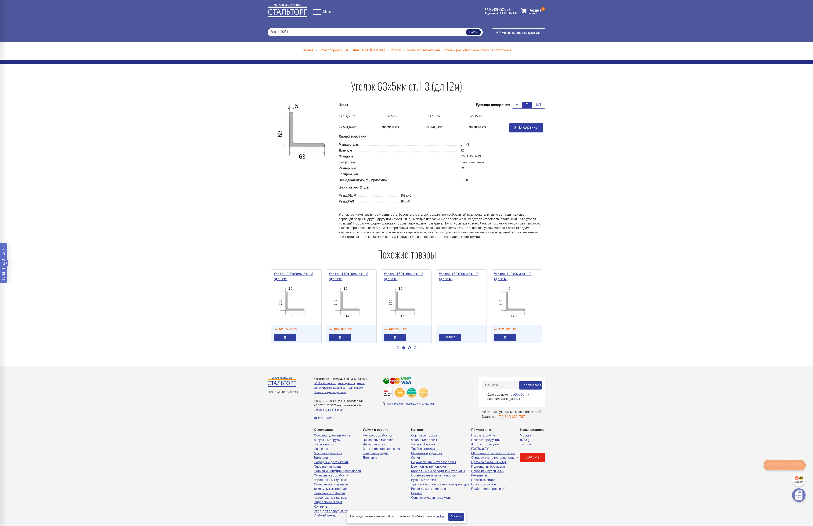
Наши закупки (324, 444)
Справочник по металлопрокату (494, 458)
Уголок (396, 50)
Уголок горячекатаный (423, 50)
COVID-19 (532, 457)
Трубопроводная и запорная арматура (440, 484)
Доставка (370, 458)
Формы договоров (485, 444)
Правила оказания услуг (488, 462)
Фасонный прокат (424, 440)
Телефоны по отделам (328, 410)
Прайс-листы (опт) (484, 484)
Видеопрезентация (328, 502)
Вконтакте (325, 418)
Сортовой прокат (424, 435)
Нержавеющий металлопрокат (433, 462)
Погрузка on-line (483, 435)
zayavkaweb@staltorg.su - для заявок (338, 388)
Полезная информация (488, 466)
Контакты (321, 506)
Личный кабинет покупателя (520, 32)
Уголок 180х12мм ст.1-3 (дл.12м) (539, 277)
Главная (307, 50)
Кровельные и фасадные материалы (438, 471)
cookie (440, 516)
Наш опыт (321, 449)
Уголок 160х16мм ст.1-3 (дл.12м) (373, 277)
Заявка (420, 337)
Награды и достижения (331, 462)
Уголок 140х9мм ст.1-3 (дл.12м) (483, 277)
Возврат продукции (486, 440)
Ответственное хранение (381, 449)
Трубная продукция (425, 449)
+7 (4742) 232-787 (325, 405)
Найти (473, 32)
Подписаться (531, 385)
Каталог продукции (333, 50)
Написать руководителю (330, 392)
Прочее (416, 493)
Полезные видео (483, 480)
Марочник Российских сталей (493, 453)
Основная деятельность (332, 435)
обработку (521, 395)
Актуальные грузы (327, 440)
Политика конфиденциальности (337, 471)
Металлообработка (377, 435)
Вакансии (321, 458)
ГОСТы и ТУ (480, 449)
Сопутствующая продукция (431, 498)
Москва (525, 435)
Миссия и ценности (328, 453)
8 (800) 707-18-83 (325, 401)
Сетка (415, 458)
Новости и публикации (487, 471)
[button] (398, 347)
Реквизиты (479, 475)
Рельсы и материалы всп (429, 489)
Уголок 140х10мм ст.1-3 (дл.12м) (318, 277)
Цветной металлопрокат (429, 466)
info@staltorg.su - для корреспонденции (339, 383)
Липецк (525, 440)
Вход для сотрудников (331, 511)
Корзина (535, 10)
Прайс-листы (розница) (488, 489)
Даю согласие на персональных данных (508, 397)
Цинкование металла (378, 440)
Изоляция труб (374, 444)
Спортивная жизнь (328, 466)
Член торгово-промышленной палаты (410, 404)
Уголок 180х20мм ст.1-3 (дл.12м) (428, 277)
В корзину (528, 127)
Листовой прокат (424, 444)
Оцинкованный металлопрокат (433, 475)
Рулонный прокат (423, 480)
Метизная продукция (426, 453)
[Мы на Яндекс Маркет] (799, 479)
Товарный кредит (376, 453)
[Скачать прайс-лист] (799, 495)
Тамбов (525, 444)
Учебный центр (325, 515)
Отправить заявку (784, 464)
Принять (456, 516)
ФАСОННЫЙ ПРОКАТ (369, 50)
